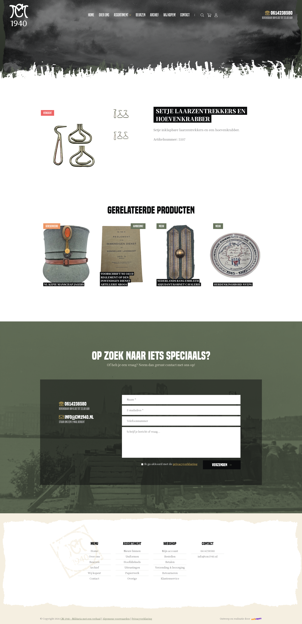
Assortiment (121, 14)
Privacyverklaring (142, 618)
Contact (185, 14)
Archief (154, 14)
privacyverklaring (185, 464)
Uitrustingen (132, 567)
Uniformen (132, 556)
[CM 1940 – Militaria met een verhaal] (18, 15)
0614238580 (208, 551)
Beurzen (140, 14)
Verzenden (219, 464)
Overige (132, 578)
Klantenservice (170, 578)
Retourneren (170, 573)
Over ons (104, 14)
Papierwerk (132, 573)
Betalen (170, 562)
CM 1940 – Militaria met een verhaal (80, 618)
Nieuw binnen (132, 551)
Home (91, 14)
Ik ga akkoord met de (170, 464)
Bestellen (170, 556)
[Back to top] (296, 618)
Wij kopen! (169, 14)
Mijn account (170, 551)
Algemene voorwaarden (116, 618)
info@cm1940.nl (208, 556)
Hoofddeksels (132, 562)
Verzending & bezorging (170, 567)
